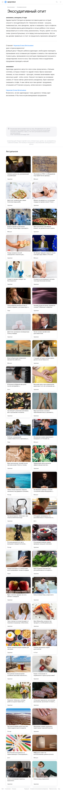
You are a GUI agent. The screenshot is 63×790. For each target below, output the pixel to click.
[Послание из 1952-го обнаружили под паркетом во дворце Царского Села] (44, 168)
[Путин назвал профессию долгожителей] (44, 326)
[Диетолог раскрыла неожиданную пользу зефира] (18, 326)
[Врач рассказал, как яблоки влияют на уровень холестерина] (44, 221)
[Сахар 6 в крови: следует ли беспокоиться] (18, 273)
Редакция (26, 788)
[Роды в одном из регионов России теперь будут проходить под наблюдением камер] (18, 221)
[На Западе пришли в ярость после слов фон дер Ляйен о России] (44, 247)
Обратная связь (53, 788)
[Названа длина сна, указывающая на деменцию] (18, 168)
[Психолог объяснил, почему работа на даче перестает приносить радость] (18, 694)
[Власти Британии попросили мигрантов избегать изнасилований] (18, 352)
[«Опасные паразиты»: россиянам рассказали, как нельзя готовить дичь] (44, 694)
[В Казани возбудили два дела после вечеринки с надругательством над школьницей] (18, 379)
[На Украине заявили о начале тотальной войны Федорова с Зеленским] (44, 484)
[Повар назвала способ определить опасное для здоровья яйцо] (18, 247)
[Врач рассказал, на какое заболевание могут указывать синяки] (44, 405)
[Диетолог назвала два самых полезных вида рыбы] (18, 194)
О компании (8, 788)
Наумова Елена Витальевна (23, 45)
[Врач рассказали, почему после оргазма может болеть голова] (18, 457)
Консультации (11, 7)
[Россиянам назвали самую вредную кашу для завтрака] (44, 536)
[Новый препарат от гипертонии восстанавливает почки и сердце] (18, 563)
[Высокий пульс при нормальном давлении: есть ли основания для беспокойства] (44, 379)
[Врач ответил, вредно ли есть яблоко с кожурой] (18, 589)
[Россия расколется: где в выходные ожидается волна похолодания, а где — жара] (18, 536)
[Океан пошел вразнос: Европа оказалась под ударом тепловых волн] (18, 484)
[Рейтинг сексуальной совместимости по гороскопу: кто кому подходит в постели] (18, 431)
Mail (3, 788)
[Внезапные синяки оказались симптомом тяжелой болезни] (44, 720)
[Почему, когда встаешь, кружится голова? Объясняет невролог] (44, 300)
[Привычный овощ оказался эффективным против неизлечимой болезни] (44, 457)
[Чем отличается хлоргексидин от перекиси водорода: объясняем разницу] (18, 615)
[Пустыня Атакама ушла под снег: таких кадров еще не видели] (18, 720)
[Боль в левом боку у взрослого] (44, 589)
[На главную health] (11, 2)
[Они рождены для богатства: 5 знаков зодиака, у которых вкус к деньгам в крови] (18, 300)
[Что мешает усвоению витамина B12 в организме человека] (18, 405)
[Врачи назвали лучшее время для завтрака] (18, 642)
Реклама (14, 788)
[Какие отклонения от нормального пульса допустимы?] (44, 668)
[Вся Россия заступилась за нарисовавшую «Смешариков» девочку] (18, 747)
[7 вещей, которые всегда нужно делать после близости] (44, 352)
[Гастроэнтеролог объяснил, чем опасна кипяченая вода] (18, 510)
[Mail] (6, 2)
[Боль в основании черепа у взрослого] (18, 773)
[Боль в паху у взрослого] (44, 773)
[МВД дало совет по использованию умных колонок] (44, 747)
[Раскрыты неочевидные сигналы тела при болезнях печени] (44, 273)
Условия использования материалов (39, 788)
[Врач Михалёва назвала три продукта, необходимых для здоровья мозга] (44, 615)
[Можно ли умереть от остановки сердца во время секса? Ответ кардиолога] (44, 194)
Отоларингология (21, 7)
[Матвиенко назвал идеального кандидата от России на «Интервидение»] (44, 431)
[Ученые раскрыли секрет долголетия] (44, 642)
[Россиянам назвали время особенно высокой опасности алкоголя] (18, 668)
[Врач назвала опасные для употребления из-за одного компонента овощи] (44, 563)
